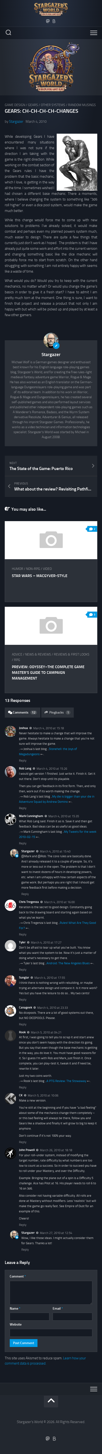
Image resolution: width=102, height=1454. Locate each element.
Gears (33, 105)
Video (47, 569)
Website (16, 1324)
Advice (17, 654)
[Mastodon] (48, 21)
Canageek (25, 1007)
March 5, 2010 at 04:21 (46, 1032)
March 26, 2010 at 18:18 (56, 1150)
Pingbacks (59, 712)
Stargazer (16, 121)
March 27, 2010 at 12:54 (56, 1233)
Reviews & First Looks (71, 654)
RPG (17, 660)
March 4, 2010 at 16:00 (59, 902)
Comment (18, 1276)
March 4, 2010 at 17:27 (46, 942)
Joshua (23, 728)
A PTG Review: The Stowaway (66, 1081)
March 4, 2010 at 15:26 (52, 768)
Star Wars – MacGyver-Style (39, 575)
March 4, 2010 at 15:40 (55, 851)
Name (15, 1309)
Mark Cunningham (31, 816)
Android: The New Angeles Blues (68, 963)
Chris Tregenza (29, 902)
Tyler (22, 942)
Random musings (82, 105)
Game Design (15, 105)
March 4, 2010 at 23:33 (52, 1007)
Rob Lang (25, 768)
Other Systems (53, 105)
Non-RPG (33, 569)
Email (58, 1309)
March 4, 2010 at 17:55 (49, 977)
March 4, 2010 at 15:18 (48, 728)
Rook (22, 1032)
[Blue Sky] (54, 21)
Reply (22, 760)
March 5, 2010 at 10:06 (43, 1095)
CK (21, 1095)
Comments (24, 712)
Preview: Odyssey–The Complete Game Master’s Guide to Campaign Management (48, 672)
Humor (17, 569)
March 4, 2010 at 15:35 (63, 816)
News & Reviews (38, 654)
